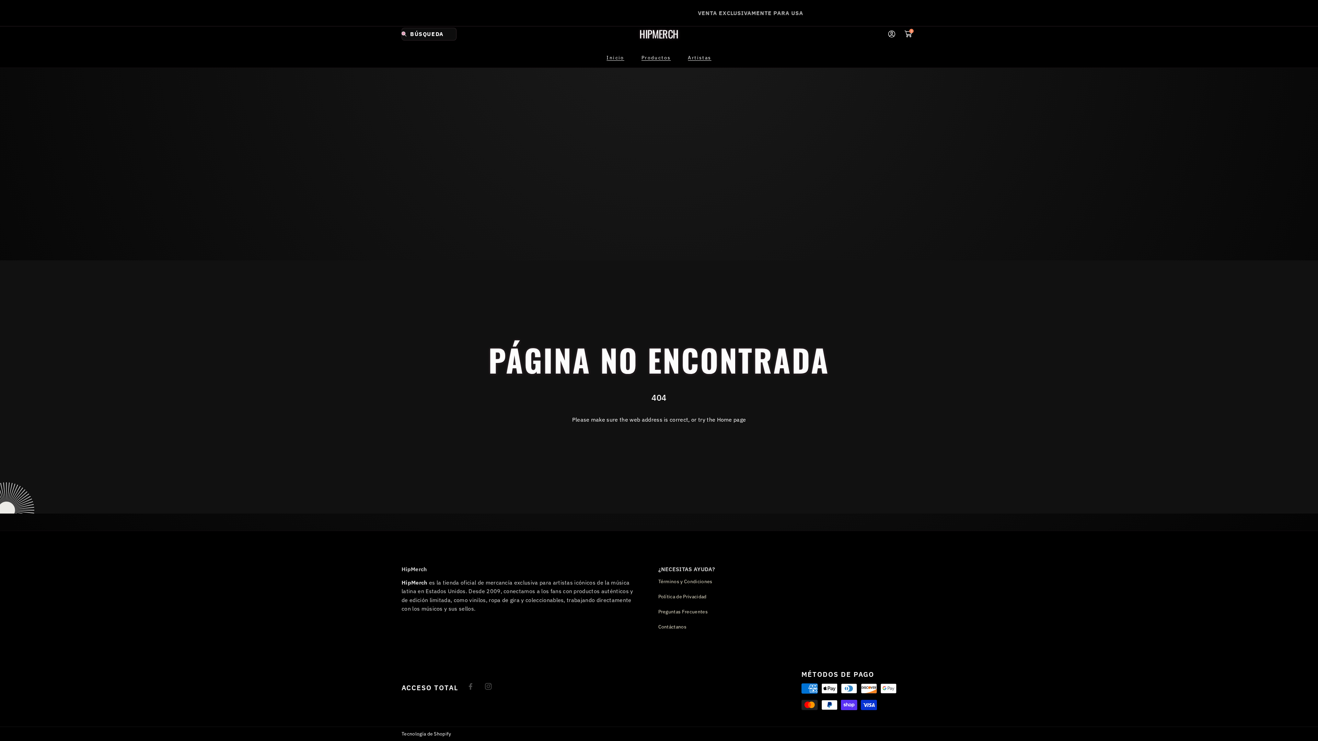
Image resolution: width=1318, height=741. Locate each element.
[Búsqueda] (406, 34)
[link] (656, 57)
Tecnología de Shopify (426, 734)
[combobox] (429, 34)
